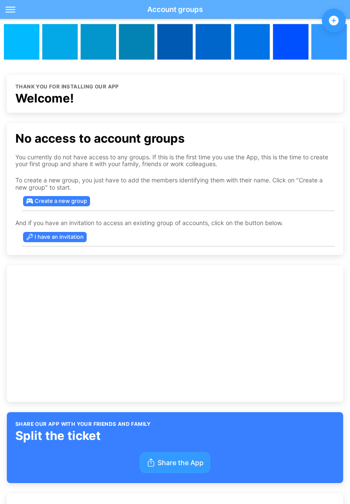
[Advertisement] (175, 333)
